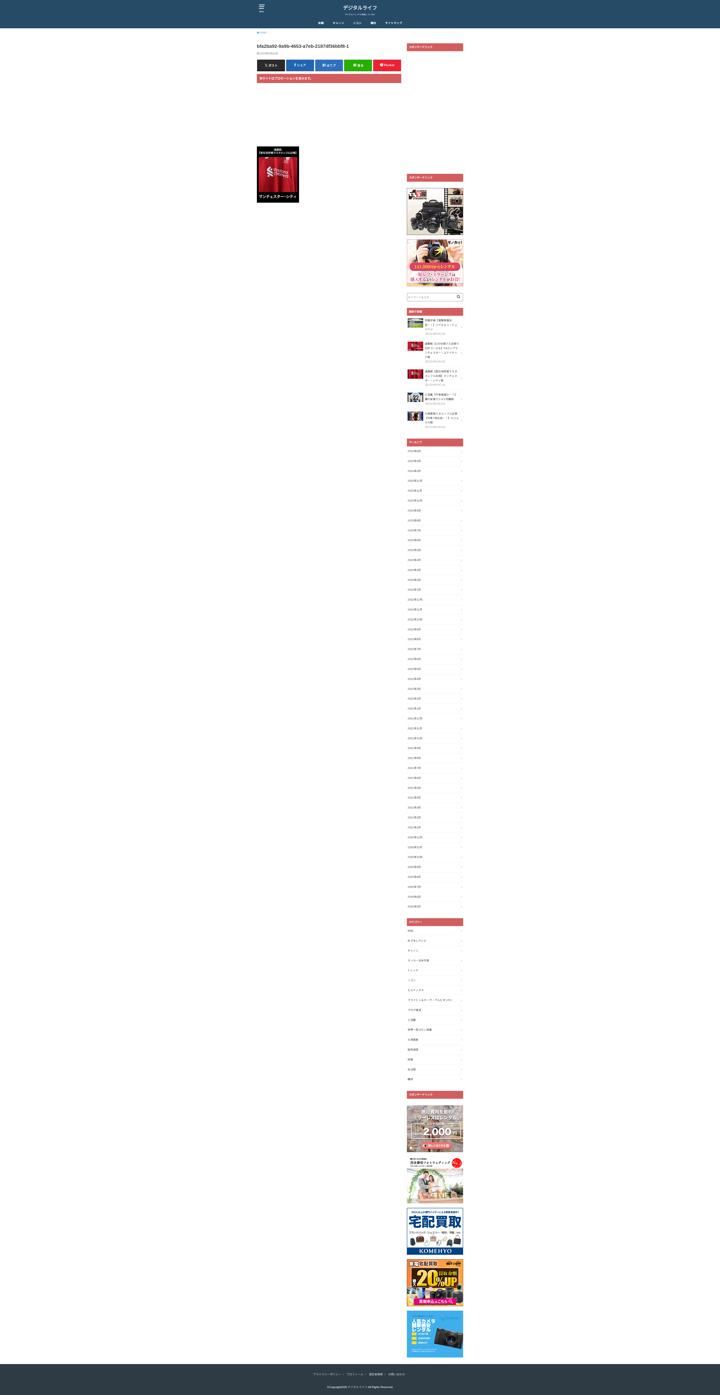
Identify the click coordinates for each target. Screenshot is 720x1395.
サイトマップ (393, 23)
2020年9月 (414, 867)
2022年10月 (415, 619)
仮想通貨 (413, 1049)
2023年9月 (414, 510)
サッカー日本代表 (418, 960)
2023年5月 (414, 550)
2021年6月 (414, 777)
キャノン (338, 23)
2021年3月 (414, 807)
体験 (321, 23)
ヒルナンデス (416, 990)
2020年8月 (414, 876)
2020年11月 (415, 847)
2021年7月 (414, 768)
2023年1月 (414, 589)
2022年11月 (415, 609)
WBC (411, 930)
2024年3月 (414, 461)
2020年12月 (415, 837)
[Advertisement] (329, 117)
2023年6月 (414, 540)
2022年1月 (414, 708)
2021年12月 (415, 718)
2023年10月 (415, 500)
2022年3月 (414, 688)
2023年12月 (415, 480)
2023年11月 (415, 490)
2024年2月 (414, 471)
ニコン (357, 23)
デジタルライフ (360, 8)
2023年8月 (414, 520)
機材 (373, 23)
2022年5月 (414, 669)
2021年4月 (414, 797)
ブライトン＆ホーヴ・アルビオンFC (430, 1000)
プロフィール (354, 1374)
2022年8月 (414, 639)
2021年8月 (414, 758)
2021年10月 (415, 738)
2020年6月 (414, 896)
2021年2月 (414, 817)
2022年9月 (414, 629)
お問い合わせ (396, 1374)
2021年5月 (414, 787)
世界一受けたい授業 (420, 1029)
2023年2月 (414, 579)
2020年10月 (415, 857)
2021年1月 (414, 827)
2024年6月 (414, 451)
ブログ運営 (414, 1010)
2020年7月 (414, 886)
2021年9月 (414, 748)
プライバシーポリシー (327, 1374)
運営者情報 (376, 1374)
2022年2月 (414, 698)
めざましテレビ (417, 940)
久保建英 (413, 1039)
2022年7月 (414, 649)
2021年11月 (415, 728)
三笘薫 (412, 1020)
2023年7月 (414, 530)
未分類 (412, 1069)
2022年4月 (414, 678)
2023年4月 (414, 560)
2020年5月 (414, 906)
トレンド (413, 970)
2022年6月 (414, 659)
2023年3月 (414, 570)
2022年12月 (415, 599)
